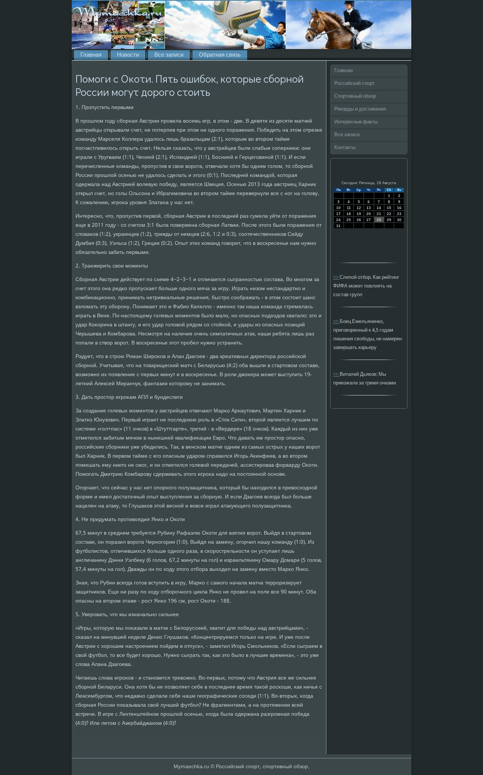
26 (359, 220)
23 (399, 214)
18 (348, 214)
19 (359, 214)
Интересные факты (356, 122)
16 (399, 208)
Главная (91, 55)
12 (359, 208)
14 (379, 208)
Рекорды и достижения (360, 109)
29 (389, 220)
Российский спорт (354, 83)
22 (389, 214)
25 (348, 220)
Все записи (168, 55)
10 (338, 208)
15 (389, 208)
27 (368, 220)
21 (379, 214)
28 (379, 220)
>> (336, 277)
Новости (128, 55)
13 (368, 208)
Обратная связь (220, 55)
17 (338, 214)
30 (399, 220)
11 (349, 208)
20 (368, 214)
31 (338, 226)
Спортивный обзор (355, 96)
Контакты (344, 147)
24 (338, 220)
